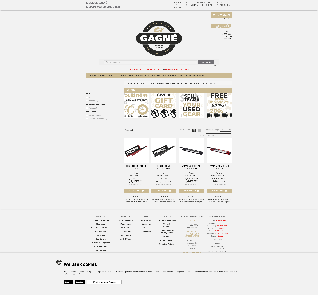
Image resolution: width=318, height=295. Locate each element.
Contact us (217, 3)
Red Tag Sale (115, 76)
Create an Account (203, 3)
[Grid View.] (193, 130)
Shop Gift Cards (100, 250)
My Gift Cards (125, 239)
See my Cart (125, 231)
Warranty (167, 236)
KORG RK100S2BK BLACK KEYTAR (164, 167)
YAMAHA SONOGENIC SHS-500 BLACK (191, 167)
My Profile (125, 228)
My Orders (189, 3)
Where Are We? (146, 220)
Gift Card (190, 5)
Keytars (93, 108)
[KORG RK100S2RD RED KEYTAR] (136, 150)
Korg (92, 97)
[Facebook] (213, 26)
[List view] (199, 130)
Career (146, 228)
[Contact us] (225, 26)
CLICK (162, 70)
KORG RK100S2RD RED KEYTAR (136, 167)
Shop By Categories (98, 76)
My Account (178, 3)
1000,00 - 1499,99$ (98, 119)
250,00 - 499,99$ (97, 115)
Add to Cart (135, 191)
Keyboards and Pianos (198, 83)
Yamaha (93, 101)
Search (205, 62)
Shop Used (155, 76)
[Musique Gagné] (159, 38)
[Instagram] (217, 26)
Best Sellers (101, 239)
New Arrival (100, 235)
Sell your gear (212, 5)
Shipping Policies (166, 244)
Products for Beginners (101, 243)
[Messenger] (221, 26)
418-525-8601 (226, 34)
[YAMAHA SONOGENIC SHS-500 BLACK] (191, 150)
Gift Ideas (128, 76)
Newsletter (200, 5)
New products (142, 76)
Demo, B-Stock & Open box (174, 76)
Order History (125, 235)
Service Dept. (178, 5)
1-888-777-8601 (225, 39)
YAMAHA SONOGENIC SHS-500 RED (219, 167)
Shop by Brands (196, 76)
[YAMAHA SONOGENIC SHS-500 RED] (219, 150)
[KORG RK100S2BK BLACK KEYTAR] (163, 150)
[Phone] (229, 26)
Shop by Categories (100, 220)
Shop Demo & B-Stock (100, 228)
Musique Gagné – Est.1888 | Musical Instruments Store (147, 83)
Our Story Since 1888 (167, 220)
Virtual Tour (225, 5)
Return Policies (166, 240)
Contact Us (146, 224)
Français (178, 8)
